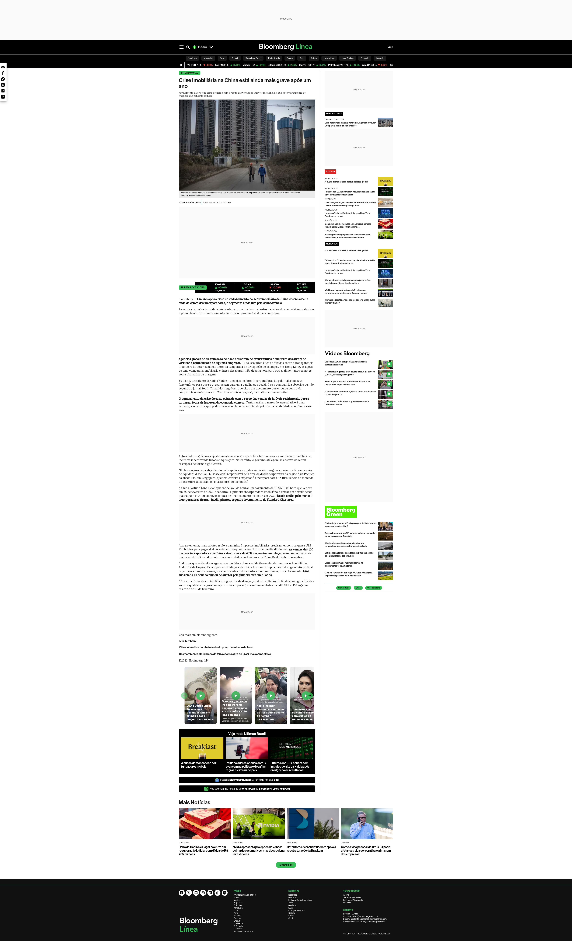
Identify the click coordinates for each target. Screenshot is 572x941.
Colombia (238, 905)
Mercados (292, 897)
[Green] (359, 511)
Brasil (236, 897)
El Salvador (239, 926)
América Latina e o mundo (245, 895)
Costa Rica (238, 923)
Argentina (238, 902)
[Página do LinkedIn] (210, 893)
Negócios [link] (192, 58)
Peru (236, 913)
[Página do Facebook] (182, 893)
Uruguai (237, 921)
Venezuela (238, 908)
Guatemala (238, 928)
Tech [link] (302, 58)
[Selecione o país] (211, 47)
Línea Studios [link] (347, 58)
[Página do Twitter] (189, 893)
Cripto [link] (314, 58)
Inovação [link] (380, 58)
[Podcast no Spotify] (225, 893)
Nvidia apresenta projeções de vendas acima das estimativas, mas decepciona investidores (259, 850)
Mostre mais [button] (286, 864)
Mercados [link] (208, 58)
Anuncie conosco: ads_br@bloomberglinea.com (364, 921)
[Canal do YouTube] (196, 893)
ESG (290, 908)
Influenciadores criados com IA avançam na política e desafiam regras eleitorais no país (246, 766)
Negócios (292, 895)
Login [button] (390, 47)
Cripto (291, 918)
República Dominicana (243, 931)
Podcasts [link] (365, 58)
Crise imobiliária (373, 588)
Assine (346, 895)
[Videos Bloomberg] (359, 354)
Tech (290, 902)
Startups (292, 905)
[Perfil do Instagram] (203, 893)
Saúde (291, 915)
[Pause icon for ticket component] (181, 65)
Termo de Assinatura (352, 897)
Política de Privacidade (353, 900)
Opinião (291, 913)
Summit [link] (235, 58)
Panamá (237, 918)
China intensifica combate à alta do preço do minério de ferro (216, 647)
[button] (3, 67)
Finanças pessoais (296, 910)
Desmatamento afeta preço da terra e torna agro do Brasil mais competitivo (225, 654)
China (358, 588)
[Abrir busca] (188, 47)
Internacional (189, 73)
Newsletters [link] (329, 58)
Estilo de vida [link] (274, 58)
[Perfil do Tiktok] (217, 893)
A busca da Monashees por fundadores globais (198, 764)
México (237, 900)
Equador (237, 915)
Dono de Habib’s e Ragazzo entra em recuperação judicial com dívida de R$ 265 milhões (203, 850)
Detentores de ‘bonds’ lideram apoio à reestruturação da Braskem (311, 848)
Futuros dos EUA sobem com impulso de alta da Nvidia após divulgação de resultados (290, 766)
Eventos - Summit (350, 914)
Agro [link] (222, 58)
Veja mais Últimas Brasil (247, 734)
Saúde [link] (290, 58)
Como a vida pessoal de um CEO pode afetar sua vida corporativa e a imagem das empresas (366, 850)
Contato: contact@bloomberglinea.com (360, 916)
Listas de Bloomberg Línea (300, 900)
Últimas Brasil (343, 588)
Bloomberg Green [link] (253, 58)
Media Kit (347, 902)
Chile (236, 910)
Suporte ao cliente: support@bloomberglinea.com (365, 919)
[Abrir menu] (181, 47)
